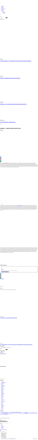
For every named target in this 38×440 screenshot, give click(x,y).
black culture (13, 412)
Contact (2, 428)
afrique (2, 412)
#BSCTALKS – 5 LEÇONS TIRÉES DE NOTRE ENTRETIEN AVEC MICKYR (13, 104)
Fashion (2, 413)
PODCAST (2, 401)
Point (34, 413)
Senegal (2, 414)
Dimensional (3, 385)
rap (36, 413)
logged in (4, 347)
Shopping (2, 406)
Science (2, 404)
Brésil (21, 412)
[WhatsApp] (19, 160)
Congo (31, 412)
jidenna (15, 413)
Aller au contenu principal (3, 429)
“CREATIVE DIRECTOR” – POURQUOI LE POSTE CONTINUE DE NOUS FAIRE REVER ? (15, 61)
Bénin (24, 412)
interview (12, 413)
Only (2, 400)
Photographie (31, 413)
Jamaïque (14, 413)
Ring (0, 414)
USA (6, 414)
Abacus (2, 381)
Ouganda (28, 413)
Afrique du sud (5, 412)
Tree (2, 409)
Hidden (2, 390)
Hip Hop (10, 413)
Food (2, 387)
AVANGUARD (3, 383)
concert (30, 412)
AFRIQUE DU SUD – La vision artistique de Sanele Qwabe (8, 317)
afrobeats (9, 412)
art (10, 412)
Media (2, 394)
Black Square (18, 412)
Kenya (19, 413)
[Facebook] (19, 156)
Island (2, 391)
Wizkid (8, 414)
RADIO (3, 11)
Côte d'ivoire (34, 412)
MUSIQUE (2, 6)
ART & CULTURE (3, 8)
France (4, 413)
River (2, 402)
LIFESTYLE (4, 12)
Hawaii (2, 389)
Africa (0, 412)
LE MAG (2, 392)
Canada (29, 412)
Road (2, 403)
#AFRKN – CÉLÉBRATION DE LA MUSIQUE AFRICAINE (10, 78)
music (22, 413)
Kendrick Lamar (17, 413)
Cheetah (3, 269)
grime (8, 413)
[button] (0, 430)
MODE (2, 7)
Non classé (2, 399)
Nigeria (26, 413)
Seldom (2, 405)
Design (2, 384)
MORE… (2, 10)
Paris (29, 413)
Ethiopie (1, 413)
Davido (36, 412)
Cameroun (26, 412)
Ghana (7, 413)
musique (24, 413)
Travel (2, 408)
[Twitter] (19, 157)
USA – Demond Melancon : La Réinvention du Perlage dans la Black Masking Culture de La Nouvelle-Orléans (16, 344)
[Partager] (19, 161)
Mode (20, 413)
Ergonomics (2, 386)
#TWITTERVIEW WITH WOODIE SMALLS (8, 122)
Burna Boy (23, 412)
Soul (3, 414)
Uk (4, 414)
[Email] (19, 159)
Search (1, 348)
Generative (2, 388)
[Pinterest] (19, 158)
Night (2, 398)
